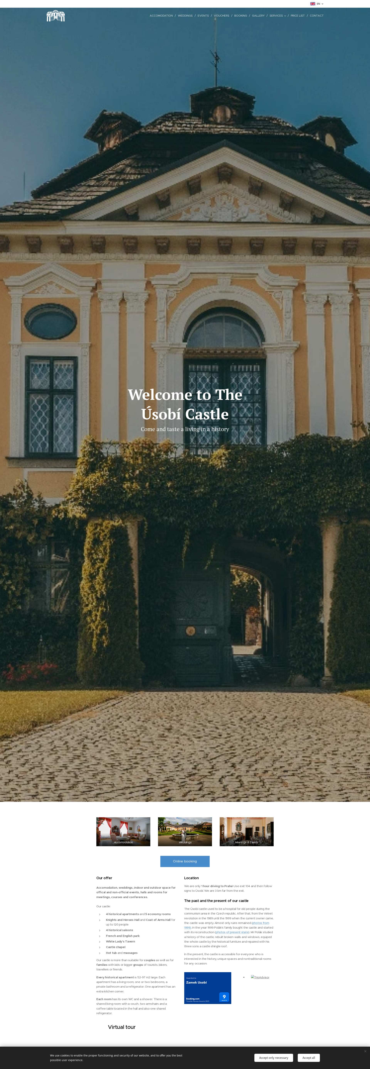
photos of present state (232, 932)
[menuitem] (162, 15)
